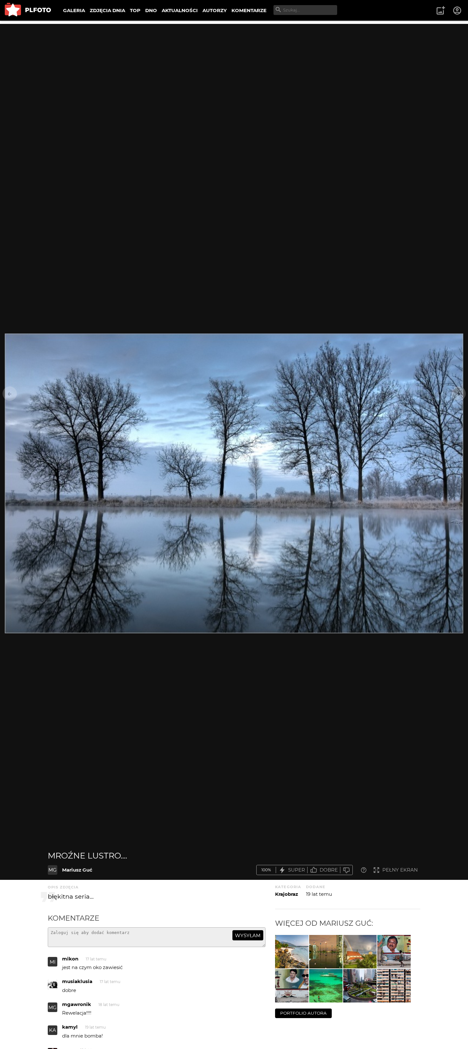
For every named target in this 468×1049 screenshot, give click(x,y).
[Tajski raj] (291, 951)
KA (52, 1030)
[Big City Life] (360, 985)
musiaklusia (77, 981)
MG (52, 870)
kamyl (70, 1027)
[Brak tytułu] (394, 951)
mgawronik (76, 1004)
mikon (70, 959)
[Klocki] (394, 985)
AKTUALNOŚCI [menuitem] (180, 10)
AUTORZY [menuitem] (214, 10)
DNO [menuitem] (151, 10)
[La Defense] (326, 951)
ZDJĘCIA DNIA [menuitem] (107, 10)
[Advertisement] (234, 68)
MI (53, 962)
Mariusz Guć (77, 870)
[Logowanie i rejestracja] (457, 10)
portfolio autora (303, 1013)
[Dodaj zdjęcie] (441, 10)
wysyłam (247, 935)
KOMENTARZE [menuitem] (248, 10)
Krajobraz (286, 894)
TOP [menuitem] (135, 10)
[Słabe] (346, 870)
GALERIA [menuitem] (74, 10)
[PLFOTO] (28, 10)
